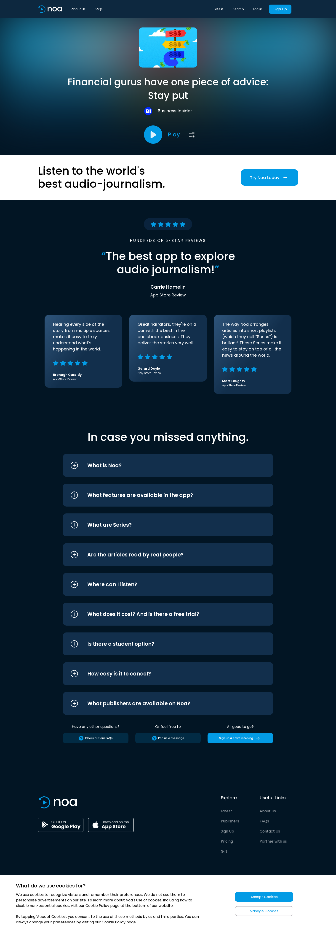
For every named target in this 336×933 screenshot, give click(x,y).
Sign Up (280, 9)
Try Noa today (264, 177)
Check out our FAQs (99, 738)
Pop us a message (171, 738)
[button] (159, 465)
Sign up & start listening (236, 738)
